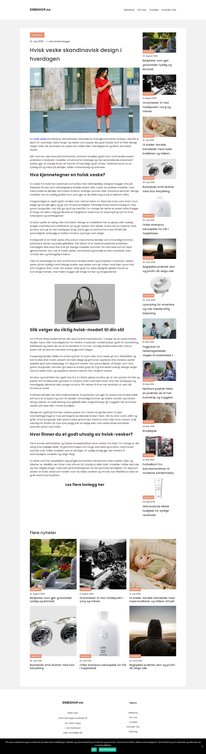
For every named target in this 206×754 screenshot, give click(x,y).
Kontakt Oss (169, 10)
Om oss (141, 10)
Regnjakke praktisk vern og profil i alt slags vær (159, 269)
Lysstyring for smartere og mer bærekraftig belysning (158, 309)
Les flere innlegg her (84, 484)
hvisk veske (40, 139)
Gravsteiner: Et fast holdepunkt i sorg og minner (157, 107)
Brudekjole (150, 431)
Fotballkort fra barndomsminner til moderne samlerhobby (158, 468)
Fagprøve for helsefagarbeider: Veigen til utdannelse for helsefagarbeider (159, 351)
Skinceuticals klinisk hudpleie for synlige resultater (156, 510)
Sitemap (133, 731)
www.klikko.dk (75, 732)
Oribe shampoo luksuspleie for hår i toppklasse (156, 229)
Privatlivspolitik (107, 749)
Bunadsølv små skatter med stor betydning (158, 189)
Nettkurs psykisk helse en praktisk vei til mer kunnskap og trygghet (158, 393)
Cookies (154, 10)
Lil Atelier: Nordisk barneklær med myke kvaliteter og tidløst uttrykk (157, 149)
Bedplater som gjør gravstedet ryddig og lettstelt (157, 65)
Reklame (129, 10)
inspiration (37, 35)
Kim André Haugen (60, 41)
